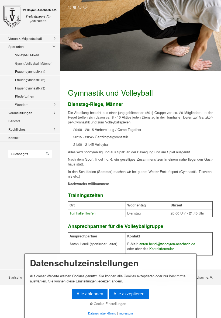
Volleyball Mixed (27, 55)
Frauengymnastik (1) (30, 71)
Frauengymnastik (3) (30, 88)
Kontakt (13, 137)
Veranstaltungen (20, 112)
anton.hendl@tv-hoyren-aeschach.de (167, 243)
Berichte (14, 121)
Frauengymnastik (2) (30, 79)
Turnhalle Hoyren (82, 213)
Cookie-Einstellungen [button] (109, 303)
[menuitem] (31, 38)
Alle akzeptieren (128, 294)
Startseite (15, 277)
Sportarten (16, 46)
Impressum (126, 313)
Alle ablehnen (90, 294)
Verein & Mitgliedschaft (25, 38)
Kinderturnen (24, 96)
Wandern (22, 104)
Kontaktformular (161, 248)
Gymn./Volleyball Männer (33, 63)
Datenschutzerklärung (102, 313)
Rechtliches (17, 129)
